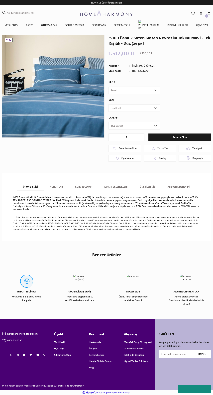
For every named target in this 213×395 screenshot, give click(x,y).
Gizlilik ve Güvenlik (134, 348)
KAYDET (203, 353)
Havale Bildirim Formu (100, 361)
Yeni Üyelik (60, 342)
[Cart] (209, 13)
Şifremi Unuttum (62, 354)
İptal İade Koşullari (134, 354)
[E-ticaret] (106, 392)
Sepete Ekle (180, 137)
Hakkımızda (95, 342)
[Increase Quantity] (140, 137)
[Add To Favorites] (124, 148)
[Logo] (106, 13)
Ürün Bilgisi (30, 186)
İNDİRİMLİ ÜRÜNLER (143, 65)
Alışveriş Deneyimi (179, 186)
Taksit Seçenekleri (115, 186)
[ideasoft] (89, 392)
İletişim (93, 348)
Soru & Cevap (83, 186)
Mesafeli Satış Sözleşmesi (138, 342)
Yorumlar (56, 186)
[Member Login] (201, 13)
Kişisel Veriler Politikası (136, 361)
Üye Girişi (59, 348)
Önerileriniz (147, 186)
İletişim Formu (96, 354)
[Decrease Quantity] (112, 137)
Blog (91, 367)
